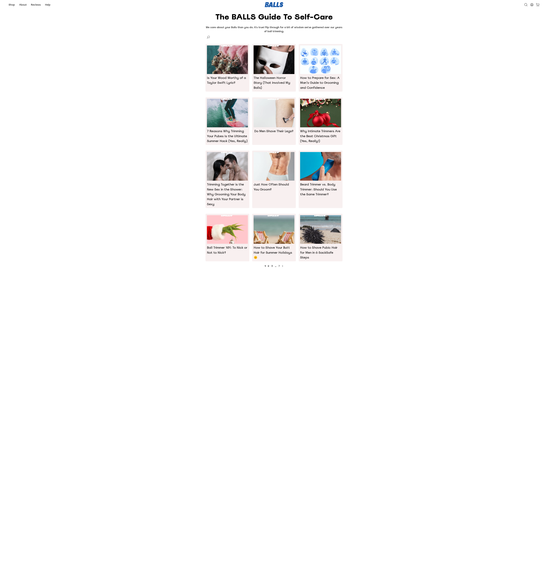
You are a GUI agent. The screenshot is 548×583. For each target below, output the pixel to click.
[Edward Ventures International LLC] (274, 4)
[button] (11, 4)
